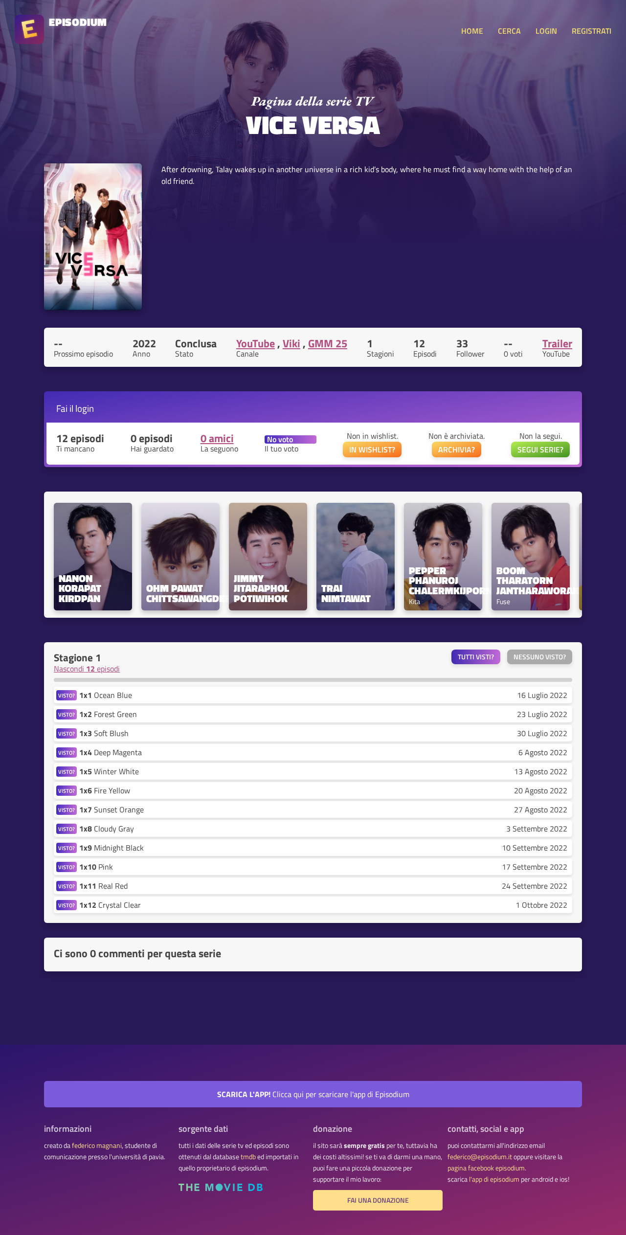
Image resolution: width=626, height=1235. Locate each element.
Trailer (557, 343)
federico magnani (97, 1145)
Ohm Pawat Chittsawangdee (180, 593)
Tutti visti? (476, 656)
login (84, 408)
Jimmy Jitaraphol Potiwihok (262, 588)
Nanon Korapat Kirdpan (81, 588)
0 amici (217, 438)
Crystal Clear (110, 905)
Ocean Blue (105, 695)
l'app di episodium (494, 1179)
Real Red (103, 886)
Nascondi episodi (87, 668)
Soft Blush (104, 733)
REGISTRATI (591, 31)
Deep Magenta (110, 752)
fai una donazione (378, 1200)
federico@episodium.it (479, 1156)
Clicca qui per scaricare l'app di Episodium (313, 1094)
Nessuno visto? (540, 656)
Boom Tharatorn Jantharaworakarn (530, 580)
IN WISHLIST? (372, 449)
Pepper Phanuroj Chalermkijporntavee (443, 580)
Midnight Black (111, 847)
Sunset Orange (111, 809)
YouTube (255, 343)
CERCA (509, 31)
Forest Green (108, 714)
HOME (472, 31)
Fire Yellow (104, 790)
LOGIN (546, 31)
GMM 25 (327, 343)
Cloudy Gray (106, 828)
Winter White (109, 771)
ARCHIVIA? (456, 449)
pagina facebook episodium (486, 1168)
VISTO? (66, 695)
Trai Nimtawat (346, 593)
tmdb (248, 1156)
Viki (291, 343)
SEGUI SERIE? (540, 449)
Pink (96, 867)
